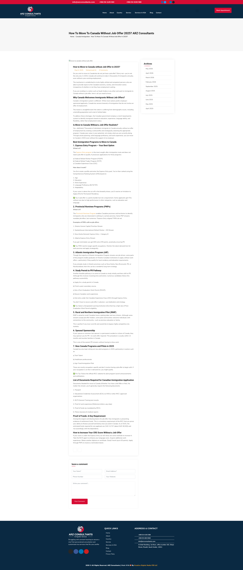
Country (119, 13)
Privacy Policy (110, 554)
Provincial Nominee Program (86, 213)
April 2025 (149, 108)
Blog (151, 13)
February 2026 (151, 82)
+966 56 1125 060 (106, 2)
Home (105, 13)
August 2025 (150, 91)
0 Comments (103, 70)
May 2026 (149, 69)
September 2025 (152, 86)
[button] (120, 13)
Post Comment (80, 501)
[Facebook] (162, 2)
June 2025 (149, 100)
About (112, 13)
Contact (158, 13)
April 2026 (149, 73)
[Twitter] (80, 450)
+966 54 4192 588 (133, 2)
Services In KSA (140, 13)
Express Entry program (84, 152)
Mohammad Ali (91, 70)
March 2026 (150, 77)
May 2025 (149, 104)
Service (128, 13)
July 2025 (149, 95)
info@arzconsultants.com (83, 2)
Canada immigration (83, 37)
